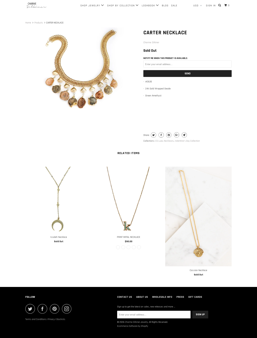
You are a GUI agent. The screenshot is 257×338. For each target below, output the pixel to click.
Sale (174, 5)
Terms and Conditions (36, 319)
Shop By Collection (121, 5)
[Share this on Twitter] (153, 135)
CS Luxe (159, 141)
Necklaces (169, 141)
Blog (165, 5)
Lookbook (149, 5)
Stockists (60, 319)
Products (38, 22)
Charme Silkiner (151, 42)
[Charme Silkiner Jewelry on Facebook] (43, 309)
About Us (142, 297)
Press (180, 297)
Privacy (51, 319)
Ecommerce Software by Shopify (132, 326)
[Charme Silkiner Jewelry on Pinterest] (55, 309)
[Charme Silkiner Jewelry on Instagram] (67, 309)
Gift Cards (195, 297)
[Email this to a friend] (184, 135)
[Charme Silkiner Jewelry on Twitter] (31, 309)
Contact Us (124, 297)
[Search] (220, 5)
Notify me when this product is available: (165, 58)
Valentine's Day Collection (187, 141)
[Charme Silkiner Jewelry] (43, 5)
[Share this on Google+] (176, 135)
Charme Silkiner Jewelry (136, 322)
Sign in (211, 5)
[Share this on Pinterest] (168, 135)
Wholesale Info (162, 297)
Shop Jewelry (90, 5)
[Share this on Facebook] (161, 135)
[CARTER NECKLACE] (82, 68)
